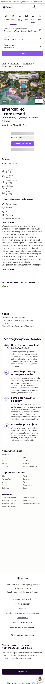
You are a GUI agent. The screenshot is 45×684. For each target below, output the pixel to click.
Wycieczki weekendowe (31, 504)
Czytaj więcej (8, 222)
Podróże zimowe (29, 498)
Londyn (4, 482)
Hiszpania (5, 454)
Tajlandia (5, 466)
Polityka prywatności (22, 599)
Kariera (22, 609)
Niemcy (4, 463)
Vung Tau (27, 64)
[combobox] (21, 31)
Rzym (25, 482)
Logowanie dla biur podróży (22, 627)
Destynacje (22, 618)
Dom (4, 64)
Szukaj (23, 53)
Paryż (25, 476)
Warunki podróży (22, 604)
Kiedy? (6, 37)
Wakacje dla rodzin (8, 504)
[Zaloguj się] (34, 7)
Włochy (25, 457)
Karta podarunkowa (22, 622)
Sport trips (26, 501)
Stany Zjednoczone (30, 466)
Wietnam (14, 64)
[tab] (6, 19)
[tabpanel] (22, 41)
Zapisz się (22, 671)
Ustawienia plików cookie (24, 635)
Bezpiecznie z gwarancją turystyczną (22, 613)
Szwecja (26, 463)
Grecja (25, 460)
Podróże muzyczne (9, 507)
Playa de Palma (7, 479)
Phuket (4, 485)
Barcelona (26, 479)
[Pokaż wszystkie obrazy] (39, 101)
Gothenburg (6, 488)
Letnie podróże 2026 (9, 498)
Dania (25, 454)
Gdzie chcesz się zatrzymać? (15, 29)
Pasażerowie (9, 45)
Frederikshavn (28, 485)
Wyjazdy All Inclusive (9, 501)
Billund (4, 476)
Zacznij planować (22, 144)
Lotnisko (14, 138)
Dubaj (25, 488)
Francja (4, 460)
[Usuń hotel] (40, 30)
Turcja (4, 457)
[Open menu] (40, 7)
